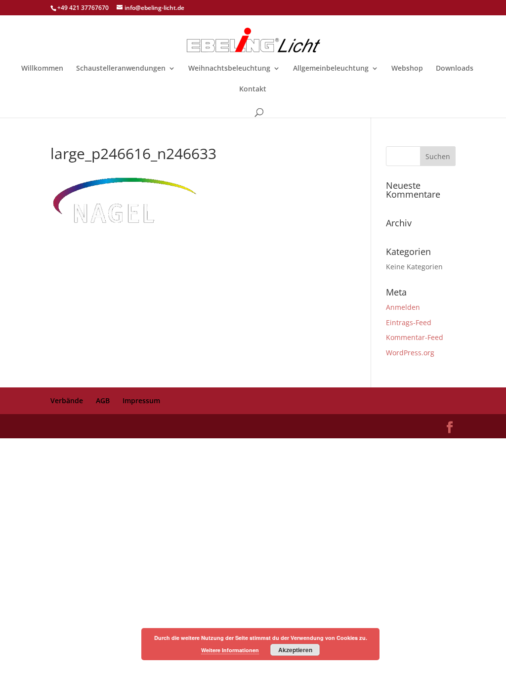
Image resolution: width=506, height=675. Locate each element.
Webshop (407, 69)
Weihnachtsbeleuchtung (229, 69)
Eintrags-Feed (408, 322)
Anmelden (403, 307)
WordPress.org (410, 352)
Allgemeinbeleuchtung (331, 69)
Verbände (66, 400)
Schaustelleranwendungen (121, 69)
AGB (103, 400)
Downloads (454, 69)
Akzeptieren (295, 649)
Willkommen (42, 69)
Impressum (141, 400)
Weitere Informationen (230, 650)
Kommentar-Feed (414, 337)
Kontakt (252, 89)
